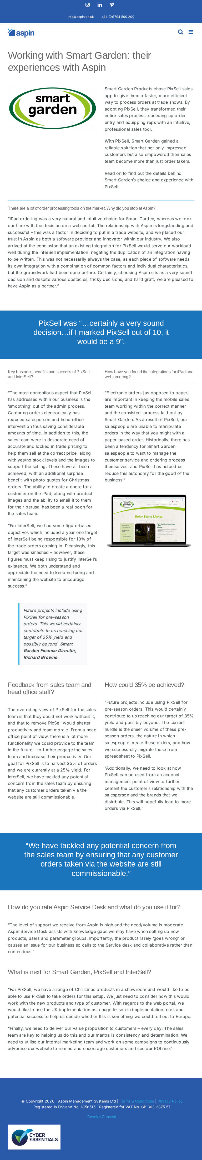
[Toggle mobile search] (180, 32)
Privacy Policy (170, 1101)
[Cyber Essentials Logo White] (34, 1126)
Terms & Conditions (137, 1101)
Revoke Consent (101, 1116)
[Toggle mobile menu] (191, 32)
